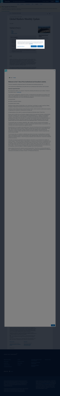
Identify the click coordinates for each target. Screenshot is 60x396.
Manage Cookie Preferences (20, 46)
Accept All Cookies (40, 46)
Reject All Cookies (33, 46)
